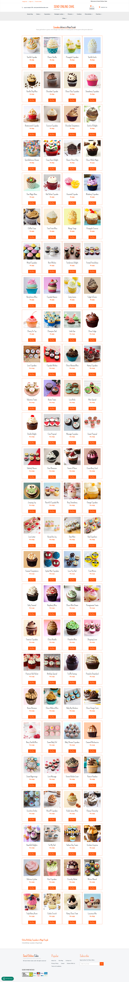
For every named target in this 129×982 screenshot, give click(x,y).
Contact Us (68, 960)
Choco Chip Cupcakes (72, 91)
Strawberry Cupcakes (92, 91)
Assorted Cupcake (72, 194)
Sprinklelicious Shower (32, 160)
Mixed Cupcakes (32, 262)
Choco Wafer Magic (92, 160)
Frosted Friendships (92, 262)
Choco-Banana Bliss (72, 365)
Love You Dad (72, 571)
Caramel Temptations (31, 571)
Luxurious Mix (92, 913)
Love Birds (72, 399)
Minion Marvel (92, 879)
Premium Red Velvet (32, 673)
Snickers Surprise (92, 845)
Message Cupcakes (72, 434)
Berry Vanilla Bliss (32, 742)
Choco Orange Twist (92, 708)
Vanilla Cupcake (32, 57)
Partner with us (71, 963)
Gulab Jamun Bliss (72, 811)
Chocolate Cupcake (52, 91)
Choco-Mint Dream (72, 605)
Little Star (72, 331)
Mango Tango (72, 228)
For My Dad (52, 845)
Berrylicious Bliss (32, 297)
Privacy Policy (54, 963)
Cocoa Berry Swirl (92, 468)
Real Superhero (92, 536)
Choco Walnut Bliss (52, 708)
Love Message (52, 776)
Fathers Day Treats (72, 845)
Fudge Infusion (92, 297)
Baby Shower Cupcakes (72, 742)
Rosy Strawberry (72, 502)
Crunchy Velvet (72, 879)
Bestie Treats (52, 399)
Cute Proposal (52, 434)
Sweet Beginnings (31, 776)
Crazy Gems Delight (52, 160)
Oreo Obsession (52, 468)
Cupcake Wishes (52, 365)
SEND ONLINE (64, 7)
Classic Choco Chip (72, 160)
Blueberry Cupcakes (92, 194)
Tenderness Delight (72, 262)
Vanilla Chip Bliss (31, 91)
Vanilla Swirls (92, 57)
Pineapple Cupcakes (72, 57)
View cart (92, 8)
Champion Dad (52, 331)
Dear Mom (72, 536)
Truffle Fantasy (72, 673)
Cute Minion (92, 571)
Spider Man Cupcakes (52, 571)
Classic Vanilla (52, 57)
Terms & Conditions (56, 966)
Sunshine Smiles (32, 811)
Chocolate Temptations (72, 125)
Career (62, 963)
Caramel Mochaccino (92, 742)
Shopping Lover (92, 639)
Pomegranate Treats (92, 605)
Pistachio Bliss (72, 639)
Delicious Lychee (32, 879)
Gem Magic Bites (32, 194)
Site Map (61, 960)
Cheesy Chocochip (92, 811)
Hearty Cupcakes (92, 365)
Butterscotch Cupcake (32, 125)
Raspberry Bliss (52, 605)
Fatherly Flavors (32, 468)
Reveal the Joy (52, 536)
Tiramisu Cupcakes (32, 639)
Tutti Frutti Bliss (52, 228)
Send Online (32, 956)
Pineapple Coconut (92, 228)
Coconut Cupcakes (52, 125)
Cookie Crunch (52, 913)
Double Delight (31, 434)
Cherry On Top (31, 331)
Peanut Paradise (92, 776)
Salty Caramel (32, 605)
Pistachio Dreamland (92, 673)
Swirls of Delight (92, 125)
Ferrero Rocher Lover (72, 776)
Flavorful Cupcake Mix (52, 502)
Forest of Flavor (72, 468)
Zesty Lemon (72, 297)
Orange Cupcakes (92, 502)
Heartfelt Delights (31, 845)
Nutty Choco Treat (72, 913)
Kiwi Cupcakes (52, 879)
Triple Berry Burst (31, 913)
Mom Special (92, 399)
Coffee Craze (32, 228)
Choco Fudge (92, 331)
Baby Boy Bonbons (72, 708)
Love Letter (31, 536)
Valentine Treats (32, 399)
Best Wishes (52, 262)
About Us (53, 960)
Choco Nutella (52, 639)
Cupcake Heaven (52, 297)
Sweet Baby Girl (52, 742)
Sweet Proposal (92, 434)
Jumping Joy (32, 502)
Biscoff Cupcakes (52, 811)
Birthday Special (52, 673)
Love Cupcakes (32, 365)
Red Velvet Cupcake (52, 194)
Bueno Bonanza (32, 708)
